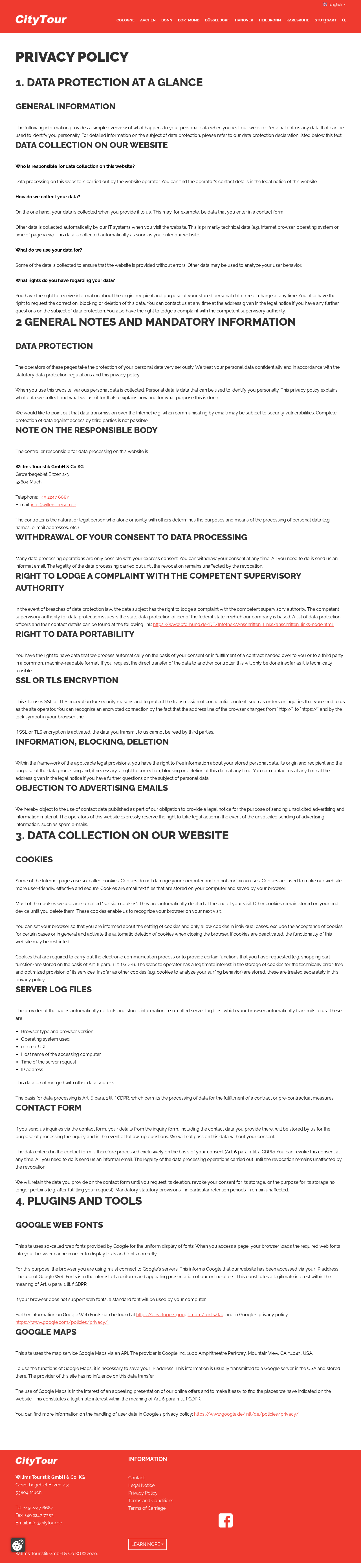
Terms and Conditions (150, 1500)
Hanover (244, 20)
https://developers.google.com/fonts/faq (180, 1314)
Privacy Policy (143, 1493)
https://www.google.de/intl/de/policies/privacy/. (247, 1414)
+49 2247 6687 (54, 497)
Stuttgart (325, 20)
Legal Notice (141, 1485)
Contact (136, 1477)
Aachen (148, 20)
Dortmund (188, 20)
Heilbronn (270, 20)
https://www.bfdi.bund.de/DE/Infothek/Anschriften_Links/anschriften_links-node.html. (243, 624)
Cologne (125, 20)
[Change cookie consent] (18, 1545)
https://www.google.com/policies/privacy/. (62, 1322)
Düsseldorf (217, 20)
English (336, 4)
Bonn (166, 20)
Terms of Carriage (147, 1508)
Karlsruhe (298, 20)
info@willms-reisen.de (53, 504)
